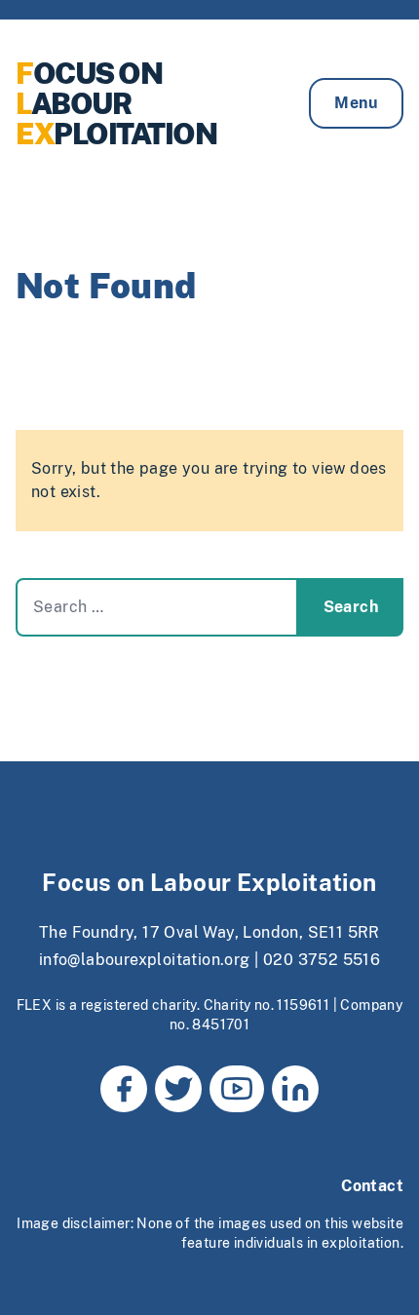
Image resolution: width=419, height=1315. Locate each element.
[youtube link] (237, 1088)
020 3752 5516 (321, 959)
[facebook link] (123, 1088)
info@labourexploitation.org (144, 959)
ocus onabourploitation (116, 103)
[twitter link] (178, 1088)
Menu (356, 103)
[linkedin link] (295, 1088)
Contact (372, 1186)
